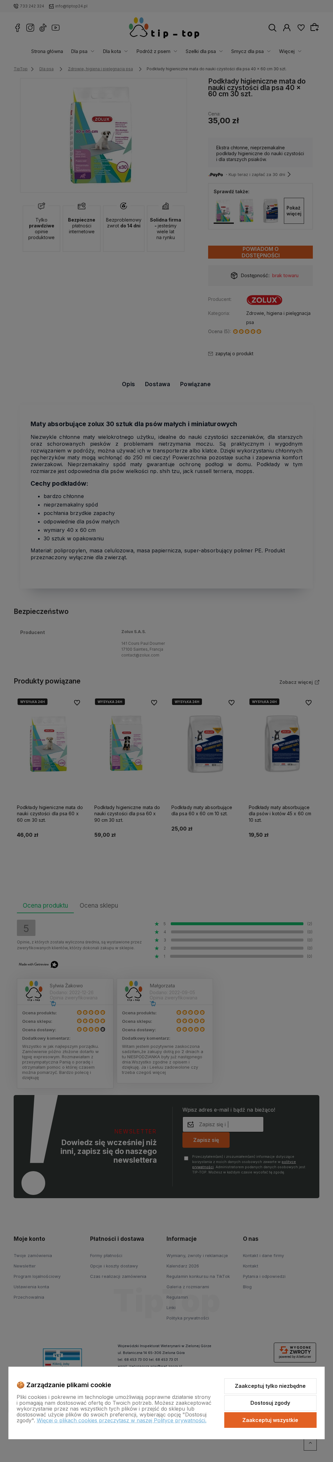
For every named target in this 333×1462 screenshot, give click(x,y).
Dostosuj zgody (270, 1403)
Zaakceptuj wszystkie (270, 1420)
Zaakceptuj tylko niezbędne (270, 1386)
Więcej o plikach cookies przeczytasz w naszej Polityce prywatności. (121, 1420)
